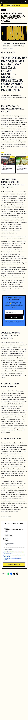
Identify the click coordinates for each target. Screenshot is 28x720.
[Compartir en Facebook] (11, 574)
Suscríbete (14, 317)
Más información (14, 564)
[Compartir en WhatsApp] (8, 574)
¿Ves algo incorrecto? (6, 516)
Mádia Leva (8, 535)
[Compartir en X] (14, 574)
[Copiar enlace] (17, 574)
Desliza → (24, 153)
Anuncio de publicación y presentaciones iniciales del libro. (14, 552)
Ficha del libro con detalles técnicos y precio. (13, 559)
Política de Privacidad (14, 322)
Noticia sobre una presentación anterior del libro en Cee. (14, 555)
